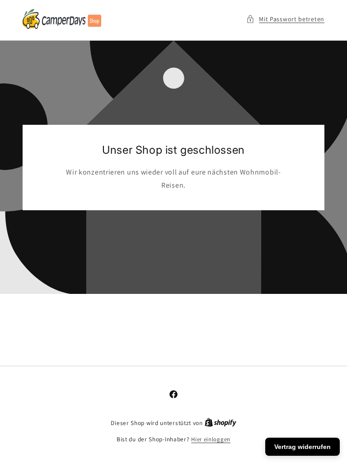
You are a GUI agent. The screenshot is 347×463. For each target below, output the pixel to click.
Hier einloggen (210, 439)
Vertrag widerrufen (302, 446)
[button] (285, 19)
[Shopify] (220, 423)
